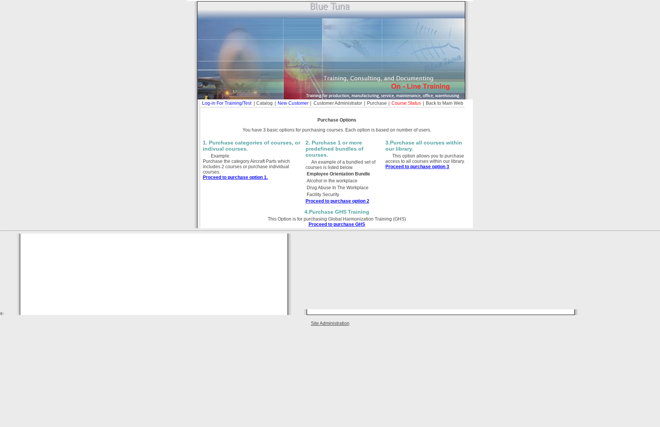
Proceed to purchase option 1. (235, 177)
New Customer (293, 103)
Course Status (406, 103)
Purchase (377, 103)
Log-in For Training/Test (226, 103)
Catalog (264, 103)
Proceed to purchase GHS (337, 224)
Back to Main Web (444, 103)
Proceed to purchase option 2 (337, 201)
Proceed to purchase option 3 (417, 166)
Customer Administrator (338, 103)
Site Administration (330, 323)
